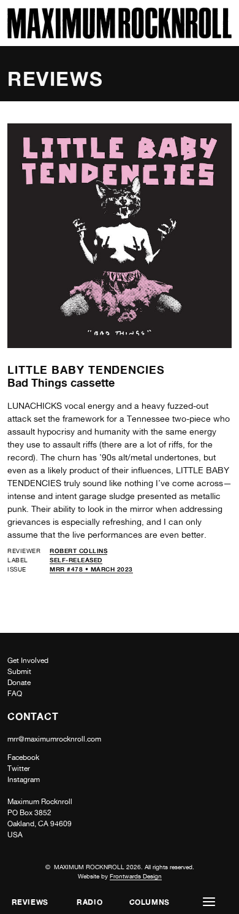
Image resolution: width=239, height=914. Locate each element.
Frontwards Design (136, 876)
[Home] (119, 35)
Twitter (18, 768)
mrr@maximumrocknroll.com (54, 739)
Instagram (23, 779)
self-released (76, 560)
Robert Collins (78, 550)
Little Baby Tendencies (86, 369)
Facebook (23, 757)
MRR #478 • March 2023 (91, 569)
